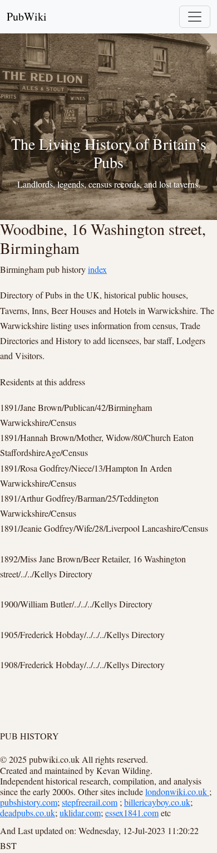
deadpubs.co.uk (27, 812)
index (97, 269)
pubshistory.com (28, 802)
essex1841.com (132, 812)
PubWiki (27, 16)
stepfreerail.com (89, 802)
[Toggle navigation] (194, 17)
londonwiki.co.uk (177, 791)
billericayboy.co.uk (157, 802)
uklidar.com (80, 812)
